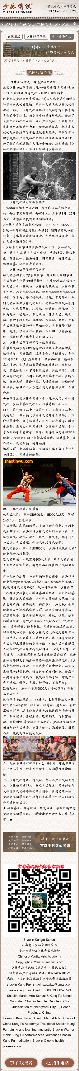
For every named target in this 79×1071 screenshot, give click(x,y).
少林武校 (62, 24)
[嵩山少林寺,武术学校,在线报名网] (39, 8)
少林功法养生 (62, 37)
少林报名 (29, 60)
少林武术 (44, 24)
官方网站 (8, 24)
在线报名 (14, 37)
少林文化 (26, 24)
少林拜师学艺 (36, 37)
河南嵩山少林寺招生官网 (40, 945)
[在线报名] (21, 1062)
